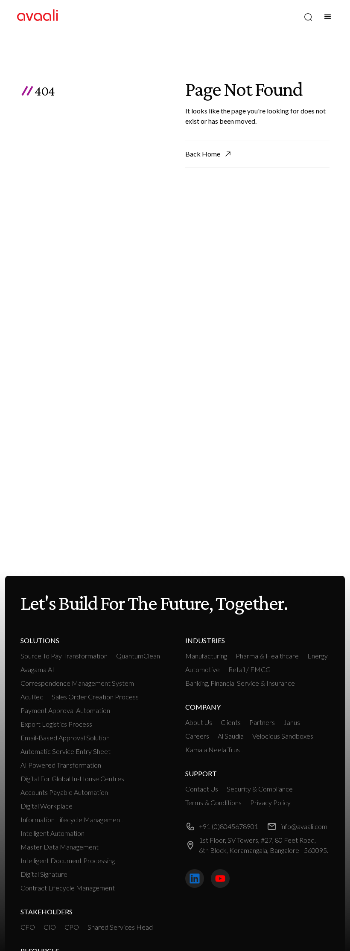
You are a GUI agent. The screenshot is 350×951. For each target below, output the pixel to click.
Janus (291, 722)
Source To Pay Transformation (64, 656)
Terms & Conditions (213, 802)
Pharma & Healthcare (267, 656)
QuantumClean (138, 656)
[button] (328, 17)
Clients (231, 722)
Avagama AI (37, 669)
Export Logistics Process (56, 724)
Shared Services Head (120, 927)
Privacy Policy (270, 802)
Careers (197, 736)
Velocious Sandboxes (282, 736)
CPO (71, 927)
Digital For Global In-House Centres (72, 778)
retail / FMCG (249, 669)
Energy (317, 656)
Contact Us (201, 789)
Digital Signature (43, 874)
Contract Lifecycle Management (67, 888)
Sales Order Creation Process (95, 697)
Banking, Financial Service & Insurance (240, 683)
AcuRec (31, 697)
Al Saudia (231, 736)
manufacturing (206, 656)
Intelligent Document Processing (67, 860)
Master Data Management (59, 847)
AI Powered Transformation (60, 765)
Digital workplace (46, 806)
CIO (50, 927)
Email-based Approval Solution (65, 738)
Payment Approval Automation (65, 710)
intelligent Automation (52, 833)
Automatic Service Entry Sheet (65, 751)
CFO (27, 927)
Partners (262, 722)
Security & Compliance (260, 789)
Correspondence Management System (77, 683)
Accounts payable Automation (64, 792)
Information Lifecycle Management (71, 819)
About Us (198, 722)
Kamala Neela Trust (213, 749)
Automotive (202, 669)
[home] (37, 17)
